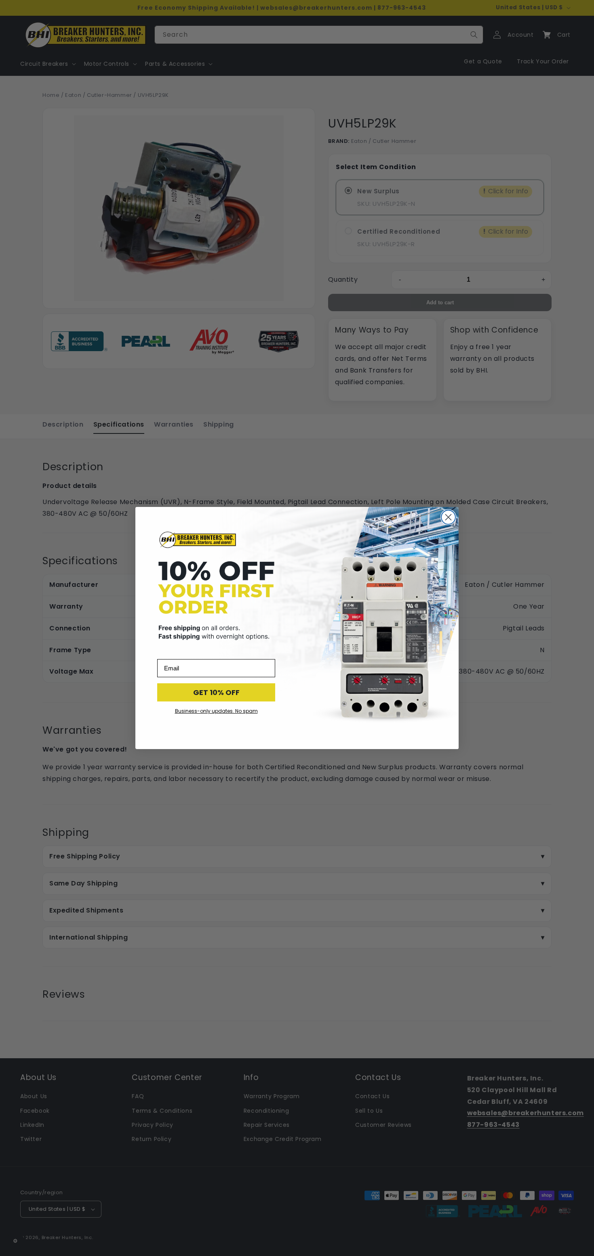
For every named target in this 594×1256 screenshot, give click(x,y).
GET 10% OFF (216, 692)
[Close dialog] (448, 517)
